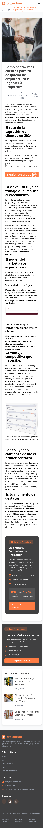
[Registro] (22, 174)
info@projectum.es (13, 782)
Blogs (8, 10)
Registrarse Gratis (20, 661)
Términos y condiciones (33, 820)
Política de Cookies (5, 820)
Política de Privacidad (18, 820)
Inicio (4, 757)
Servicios (5, 760)
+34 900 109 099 (11, 786)
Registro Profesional (10, 771)
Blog (4, 767)
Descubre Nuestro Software (19, 606)
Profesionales (7, 764)
